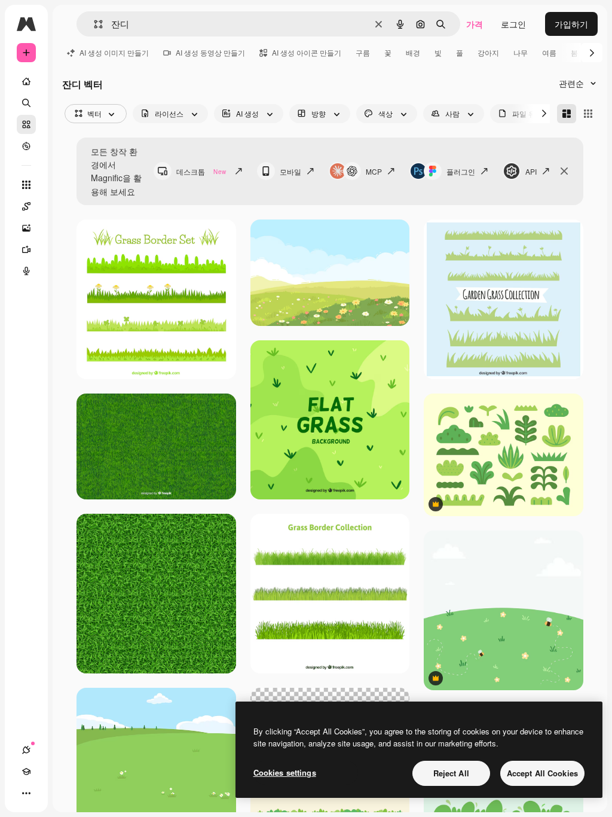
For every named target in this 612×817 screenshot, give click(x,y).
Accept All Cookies (542, 773)
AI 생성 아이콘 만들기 (306, 52)
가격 (474, 24)
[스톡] (26, 124)
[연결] (26, 750)
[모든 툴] (26, 184)
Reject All (451, 773)
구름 (363, 52)
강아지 (488, 52)
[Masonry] (566, 113)
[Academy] (26, 771)
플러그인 (460, 171)
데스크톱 (201, 171)
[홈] (26, 81)
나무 (520, 52)
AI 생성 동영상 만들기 (210, 52)
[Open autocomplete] (93, 24)
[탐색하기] (26, 146)
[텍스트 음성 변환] (26, 271)
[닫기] (564, 171)
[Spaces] (26, 206)
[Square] (588, 113)
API (531, 171)
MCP (374, 171)
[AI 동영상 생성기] (26, 249)
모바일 (290, 171)
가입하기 (571, 24)
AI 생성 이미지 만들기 (114, 52)
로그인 (513, 24)
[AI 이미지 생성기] (26, 227)
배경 (413, 52)
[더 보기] (26, 793)
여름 (549, 52)
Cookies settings (284, 772)
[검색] (26, 102)
